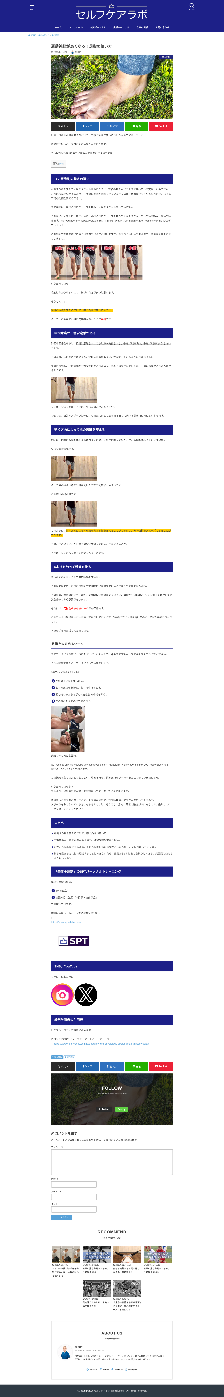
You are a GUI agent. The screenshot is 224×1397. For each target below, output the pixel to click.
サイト (54, 1204)
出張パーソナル (121, 27)
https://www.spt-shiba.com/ (66, 922)
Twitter (105, 1109)
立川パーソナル (98, 27)
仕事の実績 (142, 27)
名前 (55, 1179)
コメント (57, 1147)
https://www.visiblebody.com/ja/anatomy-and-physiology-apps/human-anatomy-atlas (101, 1043)
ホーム (58, 27)
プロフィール (76, 27)
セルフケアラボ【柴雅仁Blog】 (110, 1391)
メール (56, 1191)
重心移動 (58, 1057)
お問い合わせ (162, 27)
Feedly (121, 1109)
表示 (61, 163)
